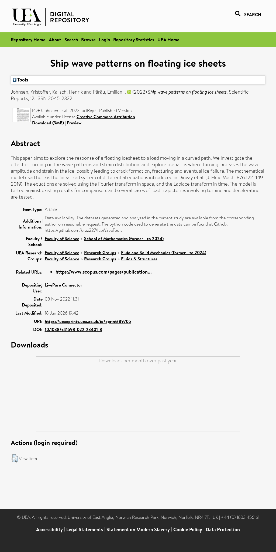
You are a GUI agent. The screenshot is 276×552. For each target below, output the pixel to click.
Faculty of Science (62, 238)
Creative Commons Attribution (106, 117)
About (55, 39)
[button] (15, 458)
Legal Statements (84, 529)
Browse (88, 39)
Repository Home (28, 39)
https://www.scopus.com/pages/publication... (104, 271)
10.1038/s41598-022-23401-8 (73, 329)
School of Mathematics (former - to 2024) (124, 238)
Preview (74, 123)
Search (71, 39)
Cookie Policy (187, 529)
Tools (22, 79)
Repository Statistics (133, 39)
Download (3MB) (48, 123)
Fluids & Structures (139, 259)
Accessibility (49, 529)
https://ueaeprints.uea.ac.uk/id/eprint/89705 (88, 321)
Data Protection (223, 529)
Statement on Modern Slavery (138, 529)
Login (104, 39)
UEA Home (168, 39)
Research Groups (100, 252)
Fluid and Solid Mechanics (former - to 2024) (163, 252)
